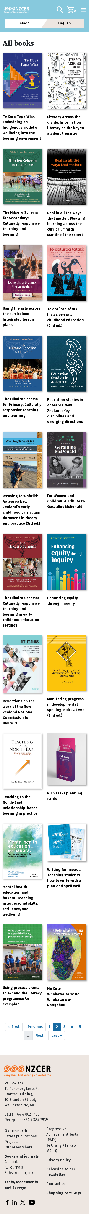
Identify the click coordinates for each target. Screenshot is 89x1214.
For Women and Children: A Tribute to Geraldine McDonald (66, 501)
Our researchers (18, 1147)
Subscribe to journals (22, 1173)
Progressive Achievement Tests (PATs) (62, 1134)
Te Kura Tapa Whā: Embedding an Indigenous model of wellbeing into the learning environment (22, 127)
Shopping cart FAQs (63, 1193)
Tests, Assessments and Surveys (21, 1185)
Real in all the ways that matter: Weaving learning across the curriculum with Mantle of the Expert (66, 224)
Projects (11, 1142)
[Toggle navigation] (84, 10)
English (64, 23)
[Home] (18, 10)
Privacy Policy (58, 1160)
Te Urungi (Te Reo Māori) (61, 1148)
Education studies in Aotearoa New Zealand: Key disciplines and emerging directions (65, 411)
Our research (16, 1131)
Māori (24, 23)
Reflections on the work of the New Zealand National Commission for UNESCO (19, 712)
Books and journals (22, 1156)
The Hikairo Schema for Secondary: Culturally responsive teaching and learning (21, 223)
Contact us (55, 1184)
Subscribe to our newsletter (60, 1172)
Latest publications (21, 1136)
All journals (14, 1167)
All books (12, 1162)
